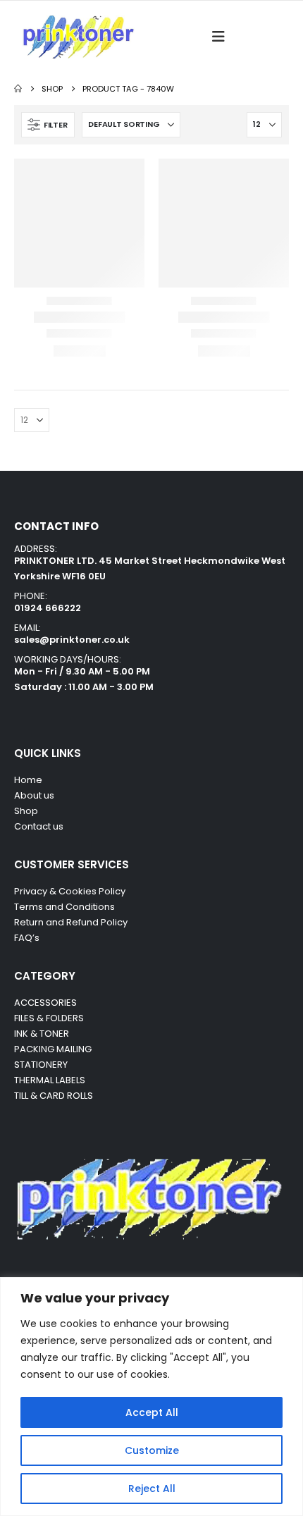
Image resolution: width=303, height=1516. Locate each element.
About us (34, 795)
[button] (222, 37)
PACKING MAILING (53, 1049)
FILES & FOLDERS (49, 1018)
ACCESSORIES (45, 1002)
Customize (152, 1450)
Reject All (151, 1488)
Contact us (40, 826)
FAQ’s (26, 937)
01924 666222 (47, 608)
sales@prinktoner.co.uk (72, 639)
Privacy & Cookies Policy (69, 891)
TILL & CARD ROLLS (53, 1095)
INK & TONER (41, 1033)
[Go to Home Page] (18, 89)
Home (28, 780)
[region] (151, 1396)
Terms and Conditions (64, 906)
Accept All (151, 1412)
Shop (26, 811)
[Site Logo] (77, 36)
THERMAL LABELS (49, 1080)
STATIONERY (41, 1064)
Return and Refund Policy (71, 922)
